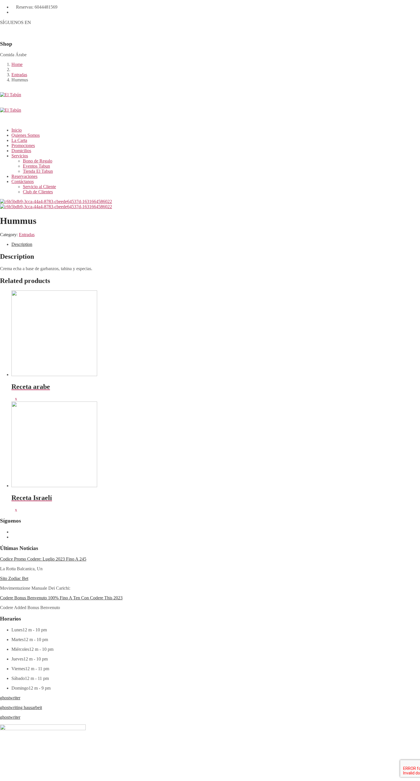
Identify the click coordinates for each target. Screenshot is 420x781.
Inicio (16, 130)
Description (21, 244)
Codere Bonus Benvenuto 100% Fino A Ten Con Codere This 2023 (61, 597)
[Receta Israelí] (13, 509)
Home (17, 64)
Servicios (19, 155)
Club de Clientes (38, 191)
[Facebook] (34, 22)
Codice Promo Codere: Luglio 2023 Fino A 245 (43, 559)
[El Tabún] (210, 100)
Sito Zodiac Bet (14, 578)
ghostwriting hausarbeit (21, 707)
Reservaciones (24, 176)
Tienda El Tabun (38, 171)
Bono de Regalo (37, 160)
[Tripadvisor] (53, 22)
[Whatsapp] (39, 22)
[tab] (215, 244)
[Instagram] (48, 22)
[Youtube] (43, 22)
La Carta (19, 140)
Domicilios (21, 150)
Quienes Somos (25, 135)
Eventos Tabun (36, 166)
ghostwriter (10, 697)
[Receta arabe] (13, 398)
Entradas (19, 74)
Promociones (23, 145)
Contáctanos (22, 181)
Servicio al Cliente (39, 186)
